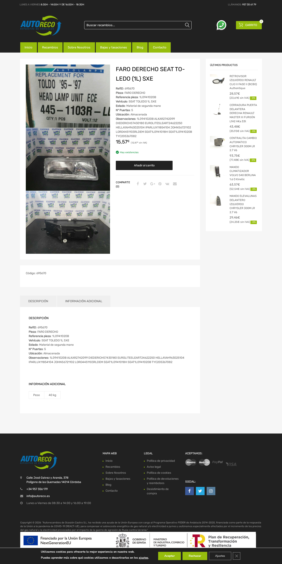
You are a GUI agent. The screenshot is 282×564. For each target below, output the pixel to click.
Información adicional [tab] (83, 301)
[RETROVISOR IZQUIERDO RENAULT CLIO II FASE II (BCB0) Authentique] (218, 80)
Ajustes (220, 556)
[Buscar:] (138, 25)
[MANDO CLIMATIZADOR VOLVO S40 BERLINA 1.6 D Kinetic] (218, 171)
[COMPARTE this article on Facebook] (137, 184)
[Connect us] (189, 491)
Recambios (50, 47)
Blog (140, 47)
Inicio (28, 47)
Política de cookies (159, 473)
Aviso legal (154, 467)
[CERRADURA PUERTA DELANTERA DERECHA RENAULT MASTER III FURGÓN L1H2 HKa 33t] (218, 109)
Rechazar (195, 556)
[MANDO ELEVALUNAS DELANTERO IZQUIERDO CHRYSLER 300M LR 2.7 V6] (218, 200)
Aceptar (169, 556)
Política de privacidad (161, 461)
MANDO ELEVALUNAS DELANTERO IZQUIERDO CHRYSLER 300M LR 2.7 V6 (243, 204)
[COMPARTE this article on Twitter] (144, 184)
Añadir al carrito (144, 165)
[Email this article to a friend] (174, 184)
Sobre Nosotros (79, 47)
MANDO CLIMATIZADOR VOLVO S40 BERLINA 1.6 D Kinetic (243, 173)
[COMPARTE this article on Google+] (152, 184)
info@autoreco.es (38, 496)
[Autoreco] (37, 26)
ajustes (143, 558)
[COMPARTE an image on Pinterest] (159, 184)
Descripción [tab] (38, 301)
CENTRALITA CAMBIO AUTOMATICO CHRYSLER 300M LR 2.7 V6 (243, 144)
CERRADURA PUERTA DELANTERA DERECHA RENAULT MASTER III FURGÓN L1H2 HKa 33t (243, 113)
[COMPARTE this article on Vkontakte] (166, 184)
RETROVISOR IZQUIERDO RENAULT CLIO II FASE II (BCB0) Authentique (243, 82)
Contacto (159, 47)
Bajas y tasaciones (113, 47)
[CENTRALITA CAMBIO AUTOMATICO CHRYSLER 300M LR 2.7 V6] (218, 142)
